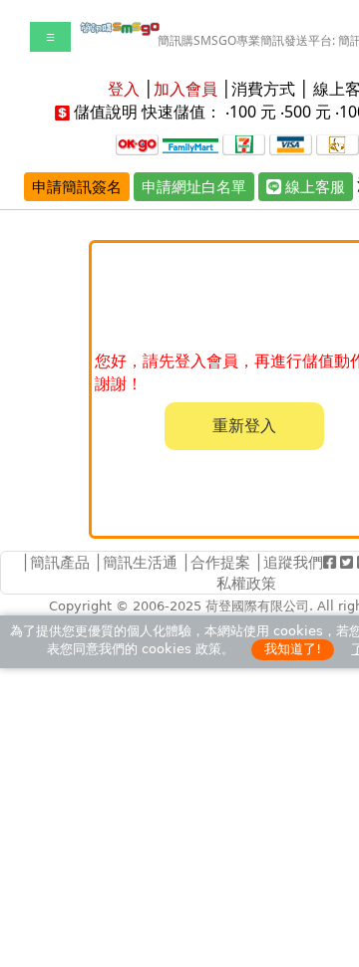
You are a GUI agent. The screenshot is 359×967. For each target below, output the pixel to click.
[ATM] (337, 142)
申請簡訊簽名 (77, 186)
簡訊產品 (60, 562)
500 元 (307, 111)
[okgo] (137, 142)
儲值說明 (106, 111)
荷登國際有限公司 (257, 606)
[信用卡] (290, 142)
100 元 (252, 111)
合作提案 (220, 562)
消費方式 (263, 89)
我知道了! (292, 648)
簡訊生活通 (140, 562)
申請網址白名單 (194, 186)
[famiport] (190, 142)
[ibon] (243, 142)
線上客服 (313, 186)
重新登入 (244, 425)
